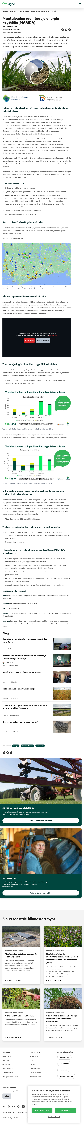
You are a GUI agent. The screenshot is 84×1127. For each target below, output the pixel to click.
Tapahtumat (64, 1064)
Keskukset (5, 1060)
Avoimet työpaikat (66, 1076)
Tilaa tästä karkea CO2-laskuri (17, 519)
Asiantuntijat (64, 1057)
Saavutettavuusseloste (25, 1112)
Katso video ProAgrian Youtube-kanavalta (29, 313)
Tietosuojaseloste (8, 1112)
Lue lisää (34, 1104)
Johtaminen (34, 1056)
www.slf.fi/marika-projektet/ (25, 214)
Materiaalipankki (8, 1068)
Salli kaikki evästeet (42, 1110)
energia (15, 746)
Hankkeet (13, 11)
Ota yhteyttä (6, 1064)
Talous (32, 1060)
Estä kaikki (65, 1110)
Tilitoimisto (33, 1064)
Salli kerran (30, 340)
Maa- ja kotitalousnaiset (10, 1077)
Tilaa (7, 1096)
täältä (14, 538)
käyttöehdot (53, 335)
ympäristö (40, 746)
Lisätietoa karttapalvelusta (12, 238)
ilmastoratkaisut (27, 746)
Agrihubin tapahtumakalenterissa (39, 204)
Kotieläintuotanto (35, 1073)
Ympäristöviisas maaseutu (11, 32)
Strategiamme (7, 1056)
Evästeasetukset (54, 1117)
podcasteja (19, 542)
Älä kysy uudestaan (43, 340)
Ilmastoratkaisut (35, 1077)
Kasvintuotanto (35, 1068)
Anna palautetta (8, 1073)
